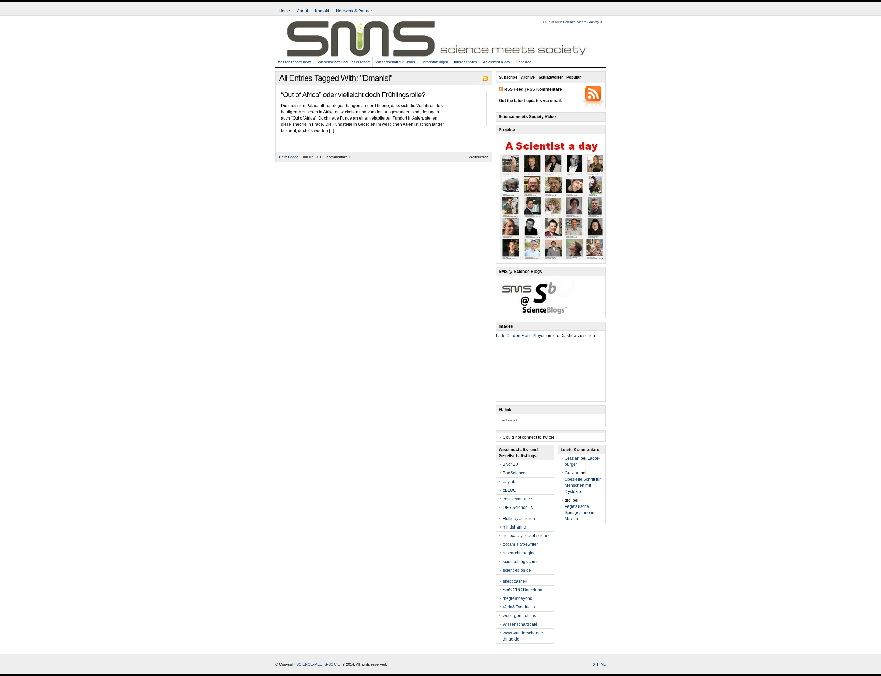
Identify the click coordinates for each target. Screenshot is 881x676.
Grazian (572, 458)
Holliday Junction (519, 518)
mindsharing (514, 527)
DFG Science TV (518, 507)
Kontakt (322, 11)
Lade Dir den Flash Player (520, 335)
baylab (509, 481)
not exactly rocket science (527, 535)
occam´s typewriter (520, 544)
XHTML (599, 664)
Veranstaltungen (434, 62)
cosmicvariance (517, 498)
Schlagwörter (551, 77)
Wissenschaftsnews (295, 62)
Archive (528, 77)
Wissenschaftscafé (520, 624)
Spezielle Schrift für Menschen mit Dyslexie (583, 485)
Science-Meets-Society (581, 22)
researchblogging (519, 553)
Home (284, 11)
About (302, 11)
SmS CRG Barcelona (522, 589)
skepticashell (515, 581)
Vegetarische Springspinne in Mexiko (579, 512)
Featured (523, 62)
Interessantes (465, 62)
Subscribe (508, 77)
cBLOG (509, 490)
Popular (573, 77)
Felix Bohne (289, 157)
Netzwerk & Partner (354, 11)
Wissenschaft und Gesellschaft (344, 62)
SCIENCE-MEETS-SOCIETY (320, 664)
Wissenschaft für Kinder (395, 62)
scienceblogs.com (520, 561)
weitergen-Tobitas (519, 615)
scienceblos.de (517, 570)
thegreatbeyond (517, 598)
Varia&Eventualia (519, 607)
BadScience (514, 473)
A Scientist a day (496, 62)
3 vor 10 (510, 464)
